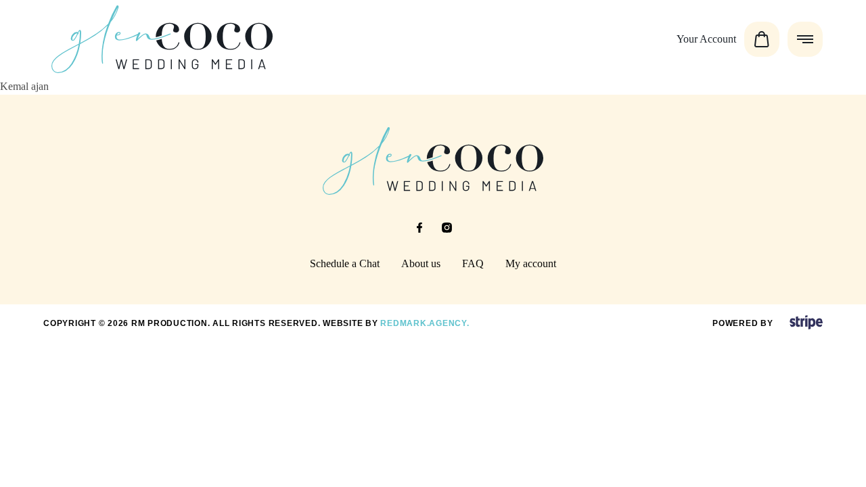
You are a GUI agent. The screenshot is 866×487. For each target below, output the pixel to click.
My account (530, 263)
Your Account (706, 39)
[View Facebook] (419, 227)
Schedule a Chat (345, 263)
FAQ (473, 263)
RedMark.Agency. (424, 323)
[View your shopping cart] (762, 39)
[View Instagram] (446, 227)
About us (420, 263)
